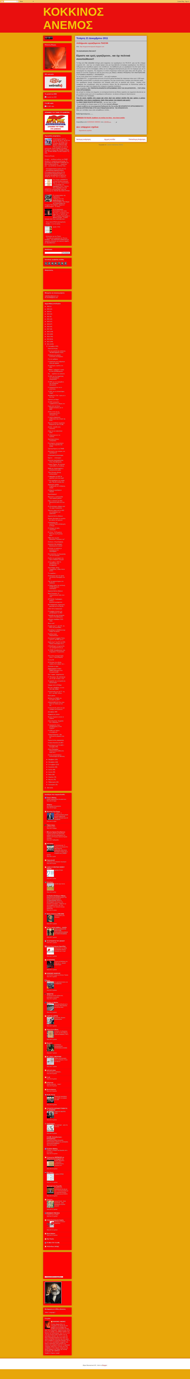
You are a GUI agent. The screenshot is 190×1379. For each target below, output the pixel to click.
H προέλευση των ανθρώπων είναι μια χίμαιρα (56, 362)
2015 (48, 334)
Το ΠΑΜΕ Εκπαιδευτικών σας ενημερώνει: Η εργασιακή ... (56, 651)
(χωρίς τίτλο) (56, 227)
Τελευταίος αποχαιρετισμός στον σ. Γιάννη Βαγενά (55, 656)
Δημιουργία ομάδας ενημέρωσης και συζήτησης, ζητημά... (56, 486)
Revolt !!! (49, 1043)
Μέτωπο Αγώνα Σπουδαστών (56, 832)
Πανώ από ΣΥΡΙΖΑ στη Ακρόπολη (55, 222)
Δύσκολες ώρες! (51, 826)
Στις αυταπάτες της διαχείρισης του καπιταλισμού (57, 554)
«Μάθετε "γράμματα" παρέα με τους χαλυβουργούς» (56, 370)
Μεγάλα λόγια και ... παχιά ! (54, 1084)
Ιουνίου (50, 772)
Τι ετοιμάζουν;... (52, 573)
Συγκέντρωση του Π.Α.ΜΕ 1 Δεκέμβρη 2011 (56, 745)
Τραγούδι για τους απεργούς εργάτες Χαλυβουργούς (56, 616)
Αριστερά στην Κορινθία (54, 1186)
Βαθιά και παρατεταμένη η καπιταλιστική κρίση (55, 469)
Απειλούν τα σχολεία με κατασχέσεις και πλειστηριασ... (55, 550)
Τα (47, 1276)
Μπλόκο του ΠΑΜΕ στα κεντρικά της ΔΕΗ (55, 699)
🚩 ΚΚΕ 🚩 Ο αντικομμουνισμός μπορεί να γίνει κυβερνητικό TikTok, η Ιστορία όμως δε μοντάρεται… (61, 816)
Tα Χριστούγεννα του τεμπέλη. (54, 435)
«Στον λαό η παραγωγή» (55, 608)
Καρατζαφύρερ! (52, 494)
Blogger (104, 1365)
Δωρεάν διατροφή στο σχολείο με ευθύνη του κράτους (56, 519)
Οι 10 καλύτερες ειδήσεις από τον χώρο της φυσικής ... (56, 507)
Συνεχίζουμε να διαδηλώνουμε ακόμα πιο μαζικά (56, 630)
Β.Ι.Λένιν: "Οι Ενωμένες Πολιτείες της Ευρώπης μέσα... (55, 533)
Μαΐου (50, 774)
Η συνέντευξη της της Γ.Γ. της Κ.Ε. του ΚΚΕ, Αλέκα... (56, 692)
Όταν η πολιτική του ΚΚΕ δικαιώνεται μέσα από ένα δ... (56, 502)
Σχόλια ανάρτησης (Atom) (115, 144)
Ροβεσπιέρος (51, 825)
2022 (48, 316)
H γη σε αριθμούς (53, 359)
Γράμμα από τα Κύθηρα (55, 685)
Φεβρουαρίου (52, 782)
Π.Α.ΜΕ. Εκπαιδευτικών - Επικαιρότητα (54, 1137)
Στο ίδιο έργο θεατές (59, 884)
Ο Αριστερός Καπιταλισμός (55, 455)
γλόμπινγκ (50, 1082)
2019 (48, 324)
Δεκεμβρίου (51, 346)
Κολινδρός (50, 882)
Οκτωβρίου (51, 762)
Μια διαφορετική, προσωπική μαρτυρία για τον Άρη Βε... (56, 605)
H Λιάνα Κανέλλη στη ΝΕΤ (55, 742)
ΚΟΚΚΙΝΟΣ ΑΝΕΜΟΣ (59, 1321)
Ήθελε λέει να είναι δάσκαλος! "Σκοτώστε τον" (56, 538)
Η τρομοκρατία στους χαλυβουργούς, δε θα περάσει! (55, 726)
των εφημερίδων (57, 1276)
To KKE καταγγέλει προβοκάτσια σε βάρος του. (56, 402)
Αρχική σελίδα (109, 139)
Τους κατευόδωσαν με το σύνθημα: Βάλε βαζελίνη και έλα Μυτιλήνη (60, 1005)
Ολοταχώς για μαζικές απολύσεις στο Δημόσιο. (55, 355)
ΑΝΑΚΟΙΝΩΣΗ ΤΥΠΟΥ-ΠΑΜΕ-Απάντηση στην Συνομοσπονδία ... (55, 670)
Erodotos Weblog (52, 1148)
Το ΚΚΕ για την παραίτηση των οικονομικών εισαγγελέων (55, 377)
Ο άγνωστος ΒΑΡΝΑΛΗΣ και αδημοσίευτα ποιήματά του (55, 1158)
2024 (48, 311)
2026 (48, 306)
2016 (48, 331)
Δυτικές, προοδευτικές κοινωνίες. (54, 427)
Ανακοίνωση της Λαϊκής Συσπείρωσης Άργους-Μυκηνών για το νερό (60, 949)
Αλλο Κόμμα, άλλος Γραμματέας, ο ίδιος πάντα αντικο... (56, 569)
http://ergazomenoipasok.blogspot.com (92, 46)
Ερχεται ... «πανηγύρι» (54, 458)
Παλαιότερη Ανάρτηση (137, 139)
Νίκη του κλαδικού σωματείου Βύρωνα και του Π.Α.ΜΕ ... (56, 423)
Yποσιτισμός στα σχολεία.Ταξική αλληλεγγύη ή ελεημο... (56, 524)
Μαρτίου (51, 779)
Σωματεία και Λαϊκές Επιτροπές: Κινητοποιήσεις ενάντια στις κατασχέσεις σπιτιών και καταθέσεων (57, 1142)
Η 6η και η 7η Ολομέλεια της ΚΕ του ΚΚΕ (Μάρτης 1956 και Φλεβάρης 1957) (61, 1033)
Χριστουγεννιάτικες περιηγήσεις (53, 439)
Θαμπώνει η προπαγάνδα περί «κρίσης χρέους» (55, 497)
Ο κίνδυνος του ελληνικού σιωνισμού (56, 862)
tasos (48, 980)
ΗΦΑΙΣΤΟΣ (50, 994)
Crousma (49, 1199)
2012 (48, 341)
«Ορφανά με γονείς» (54, 714)
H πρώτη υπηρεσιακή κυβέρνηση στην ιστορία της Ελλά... (56, 419)
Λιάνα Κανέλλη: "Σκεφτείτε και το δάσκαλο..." (55, 721)
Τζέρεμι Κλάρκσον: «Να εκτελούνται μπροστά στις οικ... (56, 736)
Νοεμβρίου (51, 759)
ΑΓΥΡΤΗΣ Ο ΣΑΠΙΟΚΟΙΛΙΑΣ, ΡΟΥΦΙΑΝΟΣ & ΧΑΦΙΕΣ (60, 1046)
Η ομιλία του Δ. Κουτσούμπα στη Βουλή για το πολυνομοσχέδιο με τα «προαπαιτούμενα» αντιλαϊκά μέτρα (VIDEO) (61, 1191)
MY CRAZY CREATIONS (54, 1056)
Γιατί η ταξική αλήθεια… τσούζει (57, 927)
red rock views (51, 1070)
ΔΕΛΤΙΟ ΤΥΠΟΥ (58, 870)
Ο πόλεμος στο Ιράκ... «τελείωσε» (54, 528)
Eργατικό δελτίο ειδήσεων (55, 591)
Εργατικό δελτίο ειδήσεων (55, 516)
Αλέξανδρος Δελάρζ (53, 1246)
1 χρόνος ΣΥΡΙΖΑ (59, 1174)
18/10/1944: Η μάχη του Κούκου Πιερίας (57, 975)
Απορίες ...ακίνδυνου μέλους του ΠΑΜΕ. (56, 159)
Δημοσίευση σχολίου (85, 130)
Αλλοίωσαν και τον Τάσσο (53, 236)
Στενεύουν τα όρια (53, 666)
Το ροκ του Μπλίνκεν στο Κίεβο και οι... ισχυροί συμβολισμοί (61, 963)
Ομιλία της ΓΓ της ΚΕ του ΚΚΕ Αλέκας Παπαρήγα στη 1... (56, 642)
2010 (48, 788)
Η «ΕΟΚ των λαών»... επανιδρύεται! (54, 731)
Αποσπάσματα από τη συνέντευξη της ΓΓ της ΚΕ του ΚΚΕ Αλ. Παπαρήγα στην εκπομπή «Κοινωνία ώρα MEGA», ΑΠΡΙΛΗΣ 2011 (61, 142)
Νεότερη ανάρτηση (83, 139)
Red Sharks (50, 1239)
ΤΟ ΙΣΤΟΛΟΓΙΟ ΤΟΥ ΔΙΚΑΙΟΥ (56, 941)
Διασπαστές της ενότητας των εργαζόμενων (56, 452)
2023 (48, 314)
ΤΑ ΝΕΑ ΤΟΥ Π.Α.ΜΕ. (53, 1242)
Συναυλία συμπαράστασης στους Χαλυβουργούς (55, 461)
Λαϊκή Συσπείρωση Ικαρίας (55, 1220)
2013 (48, 339)
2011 (48, 344)
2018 (48, 326)
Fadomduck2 (51, 860)
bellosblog (50, 843)
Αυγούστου (51, 767)
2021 (48, 319)
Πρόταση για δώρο (53, 399)
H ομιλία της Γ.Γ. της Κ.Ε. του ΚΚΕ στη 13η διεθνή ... (56, 626)
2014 (48, 336)
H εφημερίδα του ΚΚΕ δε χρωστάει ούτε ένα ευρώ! (56, 477)
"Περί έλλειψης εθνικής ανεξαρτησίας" (54, 473)
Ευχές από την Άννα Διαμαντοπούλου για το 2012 (55, 407)
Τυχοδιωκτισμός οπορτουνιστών (53, 634)
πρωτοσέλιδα (51, 1276)
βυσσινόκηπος (51, 1089)
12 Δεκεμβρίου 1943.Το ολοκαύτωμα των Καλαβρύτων (54, 563)
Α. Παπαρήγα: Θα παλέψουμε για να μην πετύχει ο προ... (56, 677)
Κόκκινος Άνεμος (49, 156)
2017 (48, 329)
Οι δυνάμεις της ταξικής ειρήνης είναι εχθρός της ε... (56, 663)
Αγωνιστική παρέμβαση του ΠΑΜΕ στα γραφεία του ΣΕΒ (60, 1098)
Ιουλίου (50, 769)
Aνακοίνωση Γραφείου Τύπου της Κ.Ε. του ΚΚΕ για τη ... (56, 638)
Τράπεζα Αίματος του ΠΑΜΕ (56, 448)
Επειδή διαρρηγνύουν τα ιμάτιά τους (56, 799)
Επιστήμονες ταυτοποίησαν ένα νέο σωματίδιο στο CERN (56, 444)
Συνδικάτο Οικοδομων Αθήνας (56, 896)
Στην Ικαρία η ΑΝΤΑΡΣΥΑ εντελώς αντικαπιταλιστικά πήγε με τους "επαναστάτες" (61, 181)
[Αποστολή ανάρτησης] (115, 122)
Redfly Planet (51, 1095)
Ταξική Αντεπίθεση (52, 1029)
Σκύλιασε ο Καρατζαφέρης (55, 542)
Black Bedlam (51, 1233)
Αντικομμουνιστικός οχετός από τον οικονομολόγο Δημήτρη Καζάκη (56, 169)
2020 (48, 321)
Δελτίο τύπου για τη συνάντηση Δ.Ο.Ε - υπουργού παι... (54, 413)
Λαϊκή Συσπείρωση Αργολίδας (56, 946)
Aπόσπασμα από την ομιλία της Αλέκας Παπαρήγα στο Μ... (56, 577)
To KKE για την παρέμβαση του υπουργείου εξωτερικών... (56, 383)
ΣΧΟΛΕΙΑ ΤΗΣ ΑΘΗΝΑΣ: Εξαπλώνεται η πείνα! (55, 545)
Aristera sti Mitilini (52, 1002)
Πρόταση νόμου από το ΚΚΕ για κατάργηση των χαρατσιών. (56, 512)
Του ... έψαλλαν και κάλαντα (56, 373)
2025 (48, 309)
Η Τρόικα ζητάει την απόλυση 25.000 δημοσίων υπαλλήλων (56, 587)
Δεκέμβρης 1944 (52, 712)
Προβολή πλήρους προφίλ (52, 1353)
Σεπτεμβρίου (52, 764)
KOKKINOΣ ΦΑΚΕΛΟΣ (53, 973)
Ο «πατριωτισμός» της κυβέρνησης (59, 196)
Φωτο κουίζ (51, 623)
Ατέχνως (49, 804)
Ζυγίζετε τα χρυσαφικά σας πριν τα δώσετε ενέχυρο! (56, 558)
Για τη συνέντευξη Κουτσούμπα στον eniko (60, 210)
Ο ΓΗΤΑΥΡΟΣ (51, 960)
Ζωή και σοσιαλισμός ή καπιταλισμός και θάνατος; (56, 755)
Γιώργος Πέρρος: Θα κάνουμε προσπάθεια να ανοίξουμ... (56, 465)
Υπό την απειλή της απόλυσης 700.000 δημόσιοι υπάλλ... (56, 351)
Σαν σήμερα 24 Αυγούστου (54, 806)
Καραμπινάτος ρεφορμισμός (56, 740)
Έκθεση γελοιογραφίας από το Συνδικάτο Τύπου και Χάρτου (61, 1060)
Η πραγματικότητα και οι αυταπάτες (55, 388)
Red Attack (50, 1172)
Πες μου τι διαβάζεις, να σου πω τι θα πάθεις (56, 688)
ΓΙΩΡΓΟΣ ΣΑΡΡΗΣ (52, 1016)
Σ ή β (48, 1077)
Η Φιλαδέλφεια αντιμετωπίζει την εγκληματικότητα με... (56, 646)
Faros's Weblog (51, 797)
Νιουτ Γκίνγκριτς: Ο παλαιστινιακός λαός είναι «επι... (56, 595)
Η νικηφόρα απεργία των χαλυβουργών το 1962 (55, 612)
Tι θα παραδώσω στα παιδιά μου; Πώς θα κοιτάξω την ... (56, 481)
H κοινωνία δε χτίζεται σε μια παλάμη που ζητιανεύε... (56, 708)
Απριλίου (51, 777)
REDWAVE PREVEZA (53, 1213)
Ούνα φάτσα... (52, 695)
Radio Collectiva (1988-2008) (55, 914)
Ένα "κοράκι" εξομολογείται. (56, 674)
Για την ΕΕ (51, 660)
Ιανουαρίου (51, 784)
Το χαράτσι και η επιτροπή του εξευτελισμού (56, 681)
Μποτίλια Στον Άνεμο (53, 811)
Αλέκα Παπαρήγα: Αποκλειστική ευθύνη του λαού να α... (56, 750)
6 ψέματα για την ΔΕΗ (52, 1214)
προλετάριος (51, 1123)
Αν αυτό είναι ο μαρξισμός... (54, 1072)
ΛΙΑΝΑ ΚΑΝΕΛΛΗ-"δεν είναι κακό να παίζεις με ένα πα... (56, 704)
